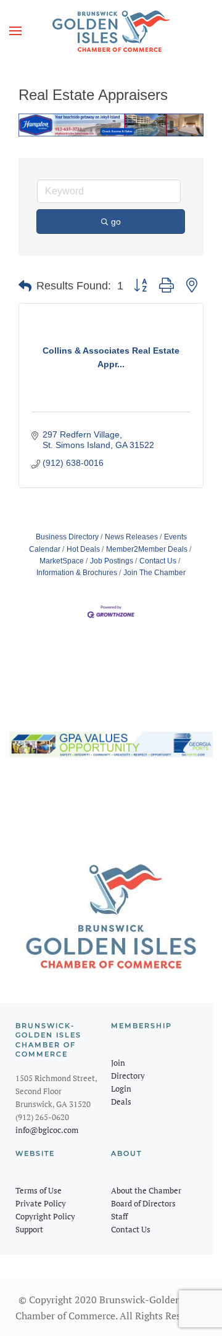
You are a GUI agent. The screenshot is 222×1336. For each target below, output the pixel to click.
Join (118, 1062)
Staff (119, 1216)
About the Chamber (146, 1190)
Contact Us (157, 561)
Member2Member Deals (146, 549)
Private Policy (40, 1203)
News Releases (131, 537)
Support (29, 1229)
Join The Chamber (154, 572)
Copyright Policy (45, 1216)
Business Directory (67, 537)
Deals (121, 1101)
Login (121, 1088)
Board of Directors (143, 1203)
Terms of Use (38, 1190)
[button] (15, 31)
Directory (128, 1075)
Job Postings (111, 561)
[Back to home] (111, 31)
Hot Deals (83, 549)
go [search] (116, 221)
